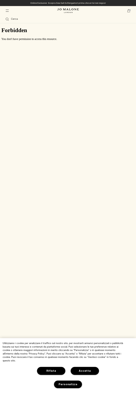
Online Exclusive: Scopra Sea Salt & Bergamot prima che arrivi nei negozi (68, 3)
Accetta (85, 371)
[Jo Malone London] (68, 10)
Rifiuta (51, 371)
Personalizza (68, 384)
